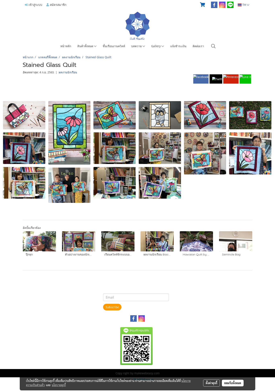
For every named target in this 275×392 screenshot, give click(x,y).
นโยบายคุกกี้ (59, 385)
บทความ (137, 46)
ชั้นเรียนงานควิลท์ (114, 46)
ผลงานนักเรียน (68, 72)
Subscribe (112, 307)
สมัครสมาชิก (57, 4)
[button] (213, 46)
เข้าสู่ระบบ (35, 4)
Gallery (156, 46)
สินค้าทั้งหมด (85, 46)
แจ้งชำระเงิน (178, 46)
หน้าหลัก (65, 46)
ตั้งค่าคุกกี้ (211, 383)
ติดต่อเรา (198, 46)
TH (244, 5)
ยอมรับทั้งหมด (232, 383)
